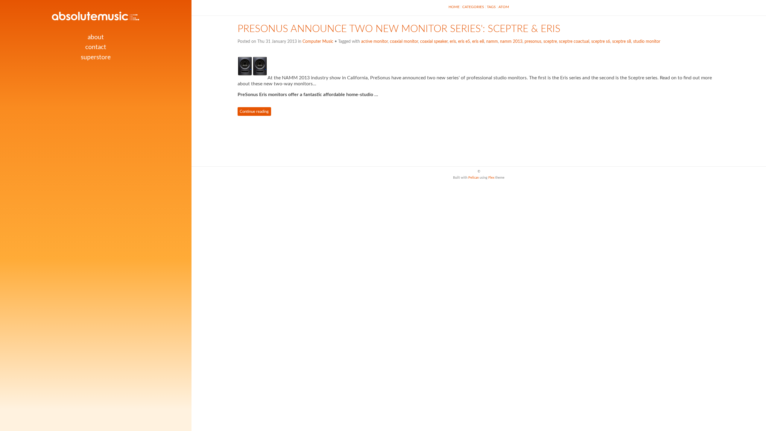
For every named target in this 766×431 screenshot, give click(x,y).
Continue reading (254, 111)
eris (453, 42)
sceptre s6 (600, 42)
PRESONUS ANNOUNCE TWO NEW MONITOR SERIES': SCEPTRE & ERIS (399, 29)
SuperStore (96, 57)
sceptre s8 (621, 42)
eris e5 (464, 42)
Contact (95, 47)
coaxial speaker (434, 42)
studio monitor (646, 42)
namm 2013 (511, 42)
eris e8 (478, 42)
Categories (473, 7)
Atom (503, 7)
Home (454, 7)
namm (492, 42)
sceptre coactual (574, 42)
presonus (533, 42)
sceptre (550, 42)
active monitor (374, 42)
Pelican (473, 177)
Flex (491, 177)
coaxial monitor (404, 42)
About (96, 37)
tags (491, 7)
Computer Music (318, 42)
